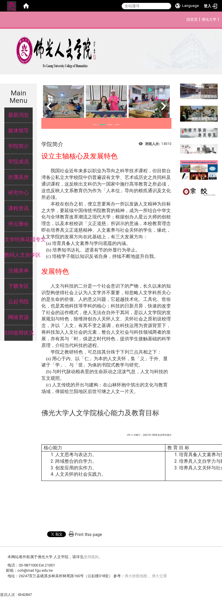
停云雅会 (18, 224)
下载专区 (18, 286)
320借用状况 (18, 333)
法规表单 (18, 270)
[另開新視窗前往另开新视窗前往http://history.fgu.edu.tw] (199, 148)
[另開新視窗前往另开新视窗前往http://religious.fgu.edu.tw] (199, 191)
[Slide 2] (102, 124)
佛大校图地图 (136, 576)
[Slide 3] (110, 124)
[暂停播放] (161, 90)
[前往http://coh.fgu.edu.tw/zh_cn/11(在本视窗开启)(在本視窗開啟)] (199, 113)
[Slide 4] (117, 124)
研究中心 (18, 193)
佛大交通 (159, 576)
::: (183, 18)
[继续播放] (150, 90)
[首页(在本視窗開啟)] (26, 6)
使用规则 (91, 557)
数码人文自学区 (18, 255)
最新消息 (18, 115)
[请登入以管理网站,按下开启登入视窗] (11, 6)
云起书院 (18, 302)
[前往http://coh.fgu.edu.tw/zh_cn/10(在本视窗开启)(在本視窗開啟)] (199, 91)
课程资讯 (18, 208)
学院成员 (18, 162)
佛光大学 (209, 19)
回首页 (192, 19)
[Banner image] (106, 103)
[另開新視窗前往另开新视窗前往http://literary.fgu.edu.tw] (199, 132)
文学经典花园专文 (18, 239)
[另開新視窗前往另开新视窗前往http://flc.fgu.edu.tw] (199, 169)
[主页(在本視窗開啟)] (111, 50)
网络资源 (18, 317)
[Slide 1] (95, 124)
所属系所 (18, 177)
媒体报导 (18, 130)
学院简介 (18, 146)
